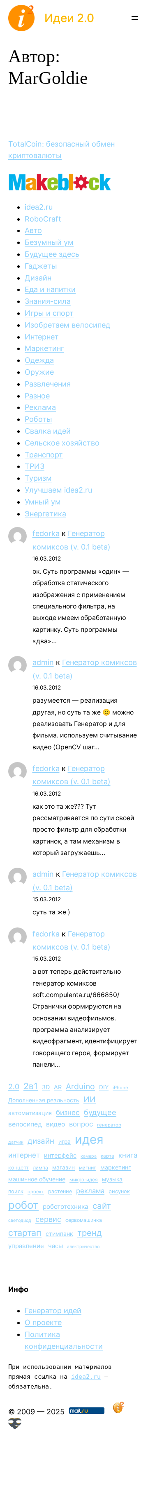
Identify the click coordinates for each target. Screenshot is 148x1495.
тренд (89, 1233)
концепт (18, 1168)
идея (89, 1139)
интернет (24, 1155)
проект (36, 1191)
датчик (15, 1142)
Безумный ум (49, 242)
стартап (25, 1232)
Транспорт (44, 454)
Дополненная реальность (43, 1100)
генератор (109, 1125)
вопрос (81, 1124)
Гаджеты (41, 266)
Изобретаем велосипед (67, 325)
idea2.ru (39, 207)
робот (23, 1205)
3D (46, 1086)
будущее (100, 1112)
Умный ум (43, 502)
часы (55, 1246)
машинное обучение (36, 1179)
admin (43, 662)
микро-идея (83, 1180)
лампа (40, 1168)
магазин (63, 1167)
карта (107, 1156)
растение (60, 1191)
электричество (83, 1246)
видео (55, 1124)
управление (26, 1246)
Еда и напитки (50, 289)
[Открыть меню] (135, 18)
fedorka (46, 533)
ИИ (89, 1099)
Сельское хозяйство (62, 443)
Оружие (39, 372)
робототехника (65, 1206)
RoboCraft (43, 219)
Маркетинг (44, 348)
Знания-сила (48, 301)
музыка (112, 1179)
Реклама (40, 407)
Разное (37, 395)
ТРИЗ (34, 466)
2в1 (30, 1086)
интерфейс (60, 1155)
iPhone (120, 1087)
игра (64, 1141)
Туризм (38, 478)
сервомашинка (83, 1220)
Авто (33, 230)
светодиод (19, 1220)
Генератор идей (53, 1310)
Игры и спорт (49, 313)
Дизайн (38, 278)
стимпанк (59, 1233)
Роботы (38, 419)
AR (58, 1086)
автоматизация (30, 1112)
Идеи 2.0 (69, 18)
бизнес (68, 1112)
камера (89, 1156)
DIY (104, 1087)
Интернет (42, 336)
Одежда (39, 360)
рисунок (119, 1191)
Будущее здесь (52, 254)
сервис (48, 1219)
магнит (87, 1168)
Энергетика (45, 513)
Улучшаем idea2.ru (58, 490)
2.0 (13, 1086)
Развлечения (48, 384)
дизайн (41, 1141)
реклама (90, 1191)
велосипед (25, 1124)
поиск (15, 1191)
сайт (101, 1206)
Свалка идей (48, 431)
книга (127, 1155)
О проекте (43, 1322)
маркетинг (115, 1167)
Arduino (80, 1086)
